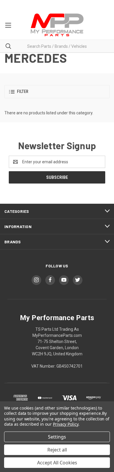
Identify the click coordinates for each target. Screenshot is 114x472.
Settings (57, 437)
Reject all (57, 449)
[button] (57, 91)
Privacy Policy (65, 424)
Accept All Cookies (57, 462)
